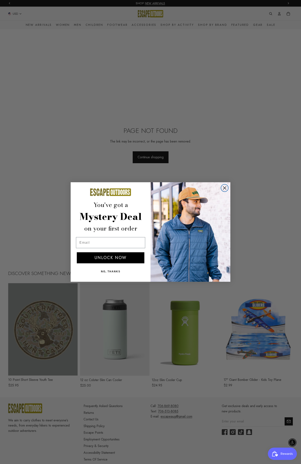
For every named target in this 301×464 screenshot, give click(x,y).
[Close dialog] (224, 188)
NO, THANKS (110, 271)
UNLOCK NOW (111, 258)
